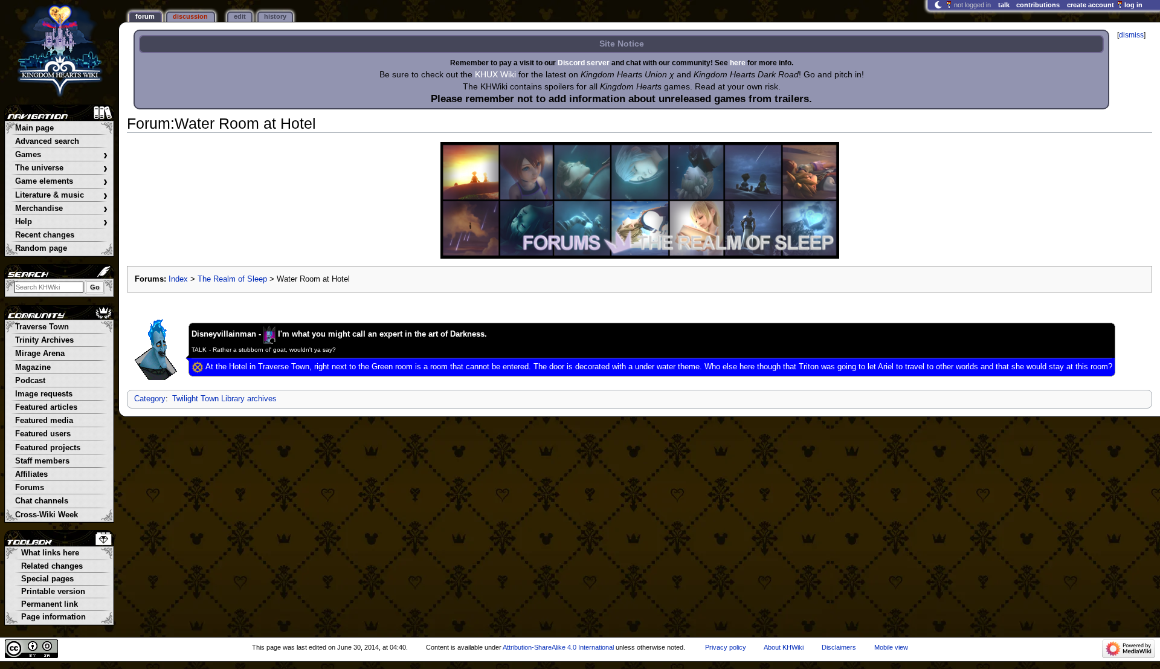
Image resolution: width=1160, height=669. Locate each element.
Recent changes (44, 235)
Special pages (47, 579)
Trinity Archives (44, 340)
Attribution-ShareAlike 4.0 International (558, 647)
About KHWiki (784, 647)
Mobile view (891, 647)
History (275, 16)
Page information (53, 617)
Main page (34, 128)
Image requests (43, 394)
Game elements (61, 181)
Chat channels (41, 501)
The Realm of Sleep (232, 279)
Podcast (30, 381)
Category (150, 399)
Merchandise (61, 209)
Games (61, 155)
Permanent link (49, 604)
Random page (41, 248)
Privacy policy (725, 647)
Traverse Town (42, 327)
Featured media (44, 420)
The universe (61, 168)
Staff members (42, 461)
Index (178, 279)
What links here (50, 553)
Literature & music (61, 195)
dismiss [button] (1131, 35)
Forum (145, 16)
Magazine (33, 367)
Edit (240, 16)
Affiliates (31, 474)
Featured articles (46, 407)
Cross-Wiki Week (46, 515)
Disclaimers (839, 647)
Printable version (53, 591)
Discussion (190, 16)
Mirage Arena (40, 353)
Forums (29, 487)
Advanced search (47, 141)
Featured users (43, 434)
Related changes (52, 566)
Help (61, 222)
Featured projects (47, 448)
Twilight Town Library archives (224, 399)
